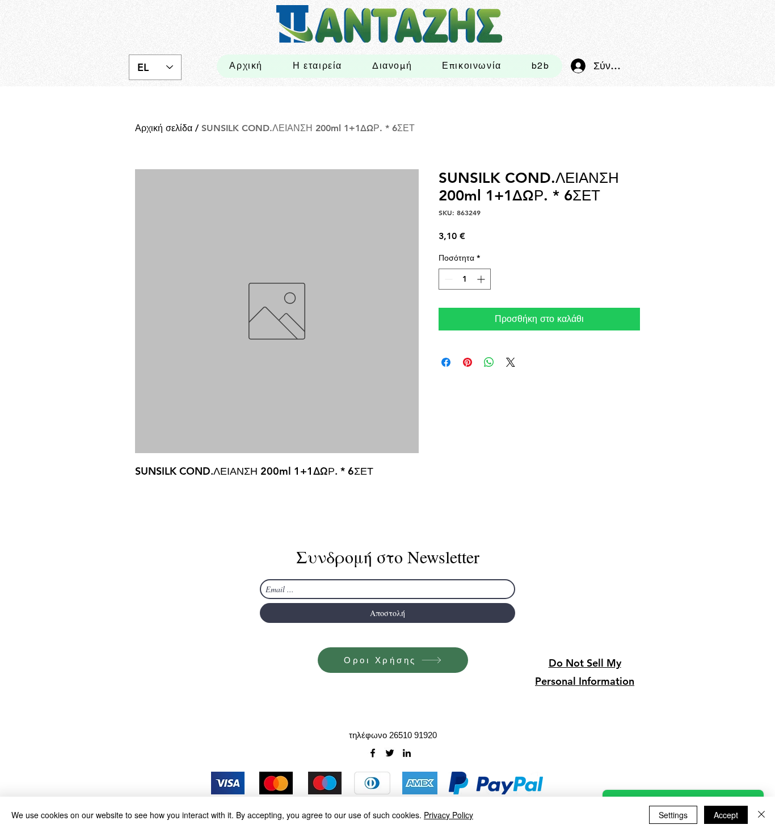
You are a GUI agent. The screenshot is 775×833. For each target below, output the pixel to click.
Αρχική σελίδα (163, 128)
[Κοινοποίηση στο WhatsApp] (489, 362)
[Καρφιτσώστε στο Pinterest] (467, 362)
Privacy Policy (448, 815)
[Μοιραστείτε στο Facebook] (446, 362)
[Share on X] (510, 362)
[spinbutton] (464, 279)
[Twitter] (389, 753)
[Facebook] (372, 753)
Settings (673, 815)
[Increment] (482, 279)
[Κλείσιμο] (761, 815)
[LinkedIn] (406, 753)
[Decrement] (447, 279)
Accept (726, 815)
